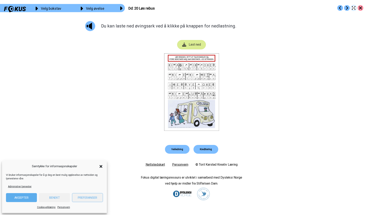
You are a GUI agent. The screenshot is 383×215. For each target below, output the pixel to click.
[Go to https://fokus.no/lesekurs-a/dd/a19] (340, 8)
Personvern (63, 207)
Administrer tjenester (20, 186)
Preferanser (87, 197)
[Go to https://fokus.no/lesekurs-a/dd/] (360, 8)
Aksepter (21, 197)
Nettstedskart (155, 164)
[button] (101, 166)
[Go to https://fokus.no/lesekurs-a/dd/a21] (347, 8)
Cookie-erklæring (46, 207)
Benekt (54, 197)
